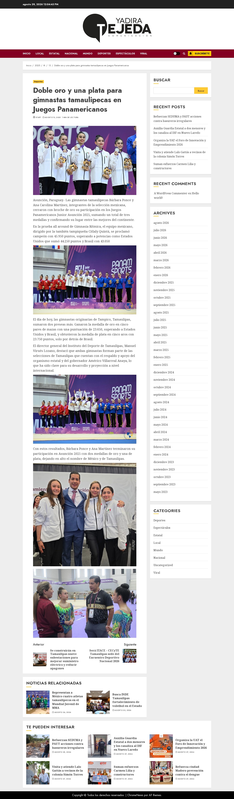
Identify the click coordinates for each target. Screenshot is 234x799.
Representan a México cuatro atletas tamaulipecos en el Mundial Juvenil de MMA (38, 702)
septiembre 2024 (164, 395)
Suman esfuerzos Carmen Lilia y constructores (99, 772)
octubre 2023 (162, 477)
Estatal (54, 53)
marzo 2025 (161, 350)
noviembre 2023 (164, 469)
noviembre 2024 (164, 380)
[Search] (184, 53)
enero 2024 (160, 455)
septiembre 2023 (164, 484)
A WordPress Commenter (170, 193)
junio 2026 (160, 238)
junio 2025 (160, 327)
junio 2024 (160, 417)
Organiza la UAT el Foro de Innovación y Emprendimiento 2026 (161, 746)
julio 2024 (159, 410)
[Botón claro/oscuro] (176, 53)
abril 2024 (160, 432)
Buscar (161, 80)
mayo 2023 (160, 492)
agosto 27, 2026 (124, 754)
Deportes (104, 53)
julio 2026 (159, 230)
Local (40, 53)
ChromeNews (135, 795)
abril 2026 (160, 253)
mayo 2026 (160, 245)
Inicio (26, 53)
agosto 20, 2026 (123, 710)
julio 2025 (159, 320)
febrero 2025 (161, 357)
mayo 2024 (160, 425)
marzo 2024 (161, 440)
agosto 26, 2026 (62, 712)
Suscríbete (202, 53)
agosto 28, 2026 (62, 752)
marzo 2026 (161, 260)
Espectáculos (125, 53)
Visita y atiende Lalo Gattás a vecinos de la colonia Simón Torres (38, 772)
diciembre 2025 (163, 283)
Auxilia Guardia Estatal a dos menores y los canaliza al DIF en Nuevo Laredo (99, 746)
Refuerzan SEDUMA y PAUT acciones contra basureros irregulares (38, 746)
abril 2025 (160, 342)
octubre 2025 (162, 297)
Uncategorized (163, 565)
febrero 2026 (161, 268)
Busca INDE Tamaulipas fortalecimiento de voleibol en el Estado (98, 702)
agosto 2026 (161, 223)
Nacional (71, 53)
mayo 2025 (160, 335)
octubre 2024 (162, 387)
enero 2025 (160, 365)
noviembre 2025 (164, 290)
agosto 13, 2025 (53, 117)
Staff (38, 117)
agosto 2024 (161, 402)
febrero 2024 (161, 447)
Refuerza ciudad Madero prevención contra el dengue (161, 772)
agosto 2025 (161, 313)
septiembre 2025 (164, 305)
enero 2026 (160, 275)
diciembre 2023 (163, 462)
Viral (143, 53)
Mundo (88, 53)
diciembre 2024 (163, 372)
